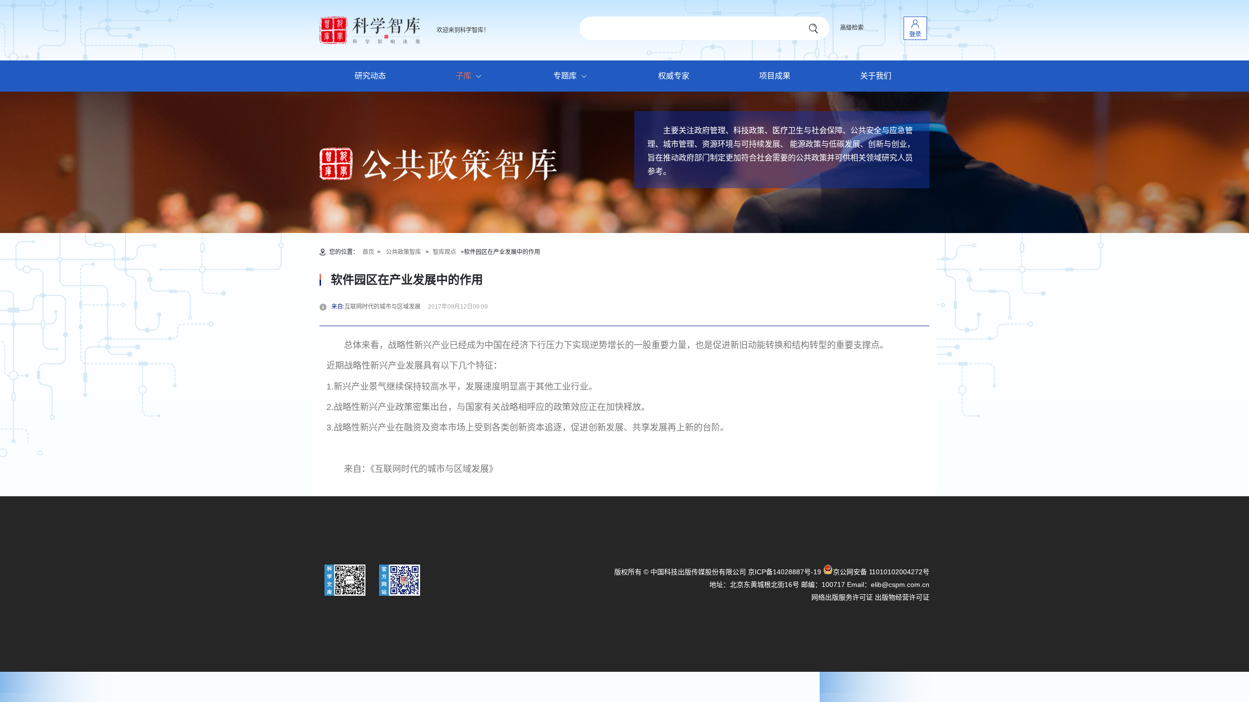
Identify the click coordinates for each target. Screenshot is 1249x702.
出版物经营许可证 (902, 597)
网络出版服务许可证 (842, 597)
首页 (368, 252)
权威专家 (673, 76)
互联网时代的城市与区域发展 (385, 306)
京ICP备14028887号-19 (784, 572)
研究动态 (370, 76)
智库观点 (444, 252)
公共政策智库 (403, 252)
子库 (463, 76)
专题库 (565, 76)
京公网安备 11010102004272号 (881, 572)
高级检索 (852, 27)
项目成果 (774, 76)
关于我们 (875, 76)
